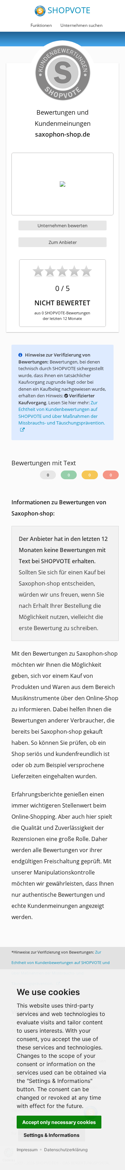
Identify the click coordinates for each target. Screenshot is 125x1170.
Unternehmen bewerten (63, 225)
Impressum (27, 1149)
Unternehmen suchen (81, 25)
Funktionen (41, 25)
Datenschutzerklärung (66, 1149)
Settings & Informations (52, 1135)
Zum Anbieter (63, 242)
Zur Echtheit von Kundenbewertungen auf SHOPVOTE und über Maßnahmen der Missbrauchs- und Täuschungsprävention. (61, 412)
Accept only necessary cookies (59, 1122)
